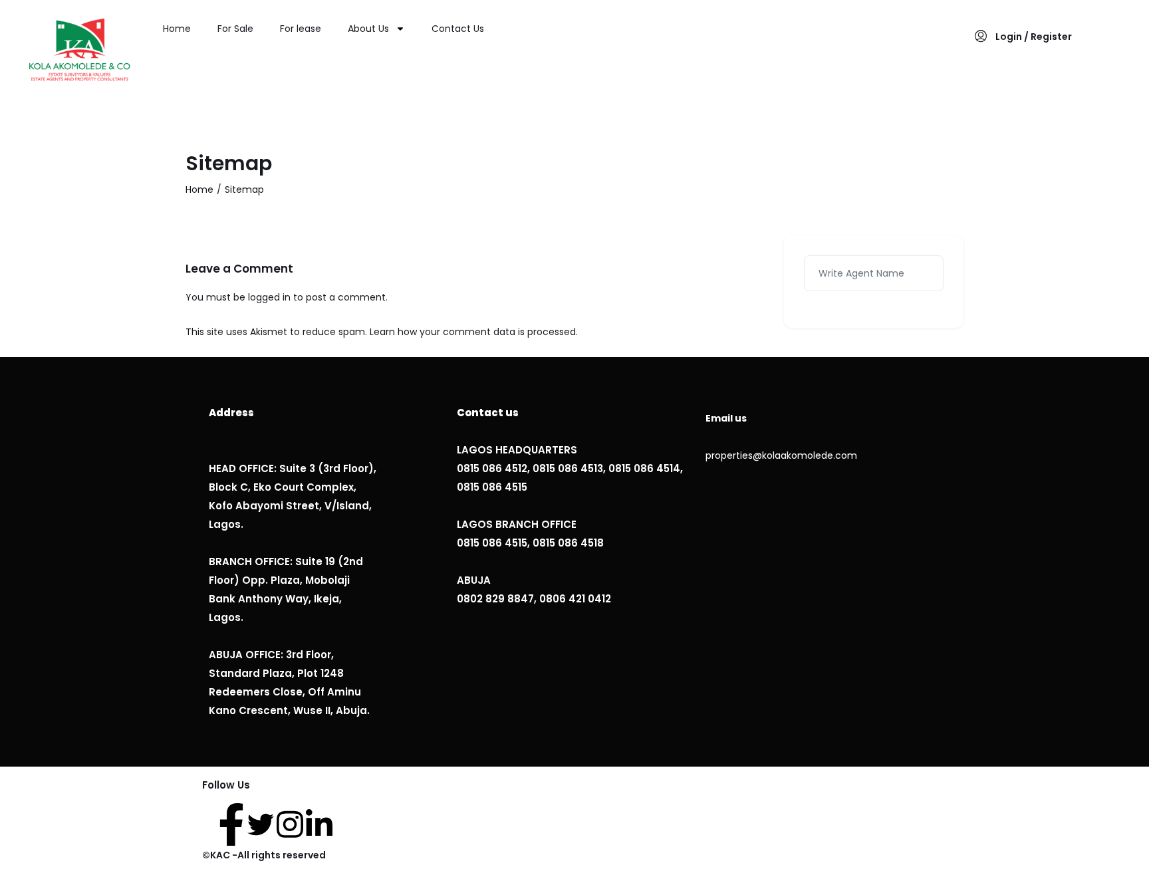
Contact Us (458, 28)
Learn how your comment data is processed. (474, 331)
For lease (300, 28)
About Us (368, 28)
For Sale (235, 28)
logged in (269, 297)
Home (177, 28)
